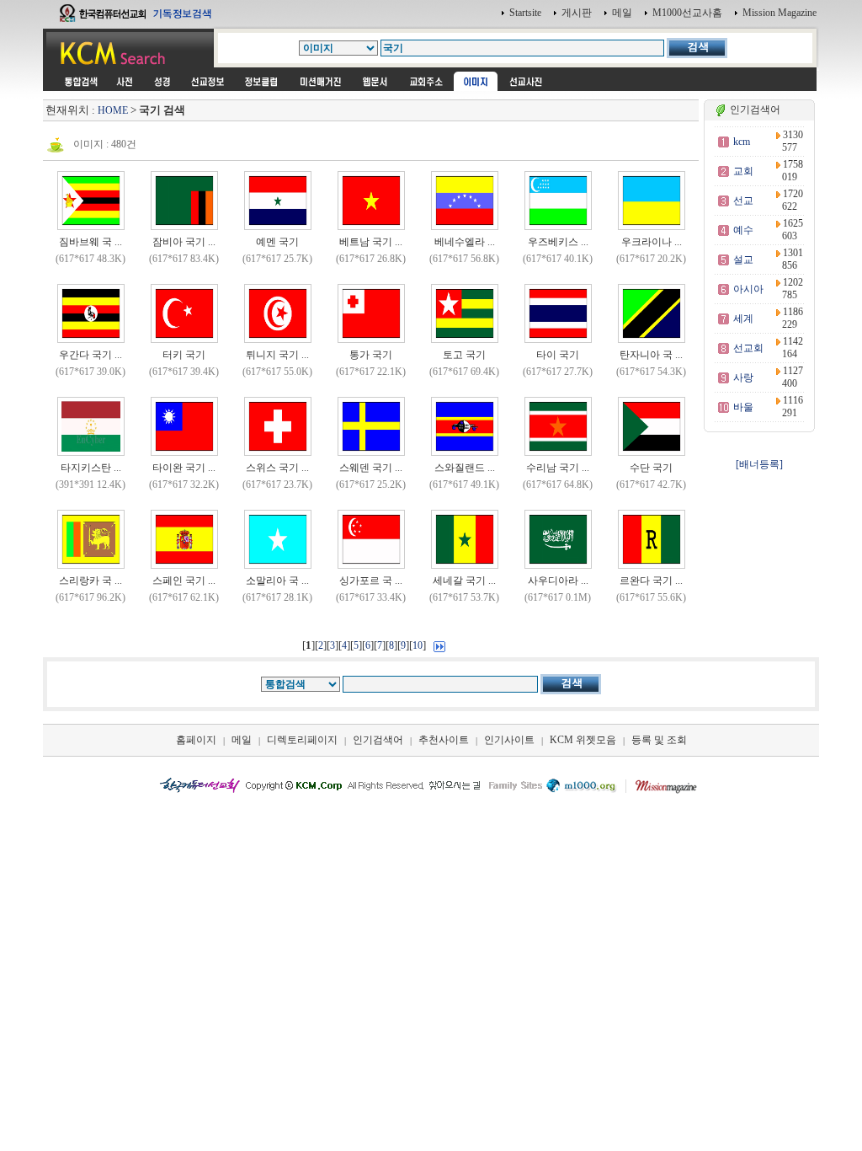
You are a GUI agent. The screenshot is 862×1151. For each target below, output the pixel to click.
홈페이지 (196, 740)
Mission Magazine (779, 13)
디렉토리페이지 (302, 740)
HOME (113, 110)
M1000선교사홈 (687, 13)
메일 (622, 13)
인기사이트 (509, 740)
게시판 (576, 13)
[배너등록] (759, 464)
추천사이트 (443, 740)
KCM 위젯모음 (583, 740)
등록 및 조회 (659, 740)
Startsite (525, 13)
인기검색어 (378, 740)
